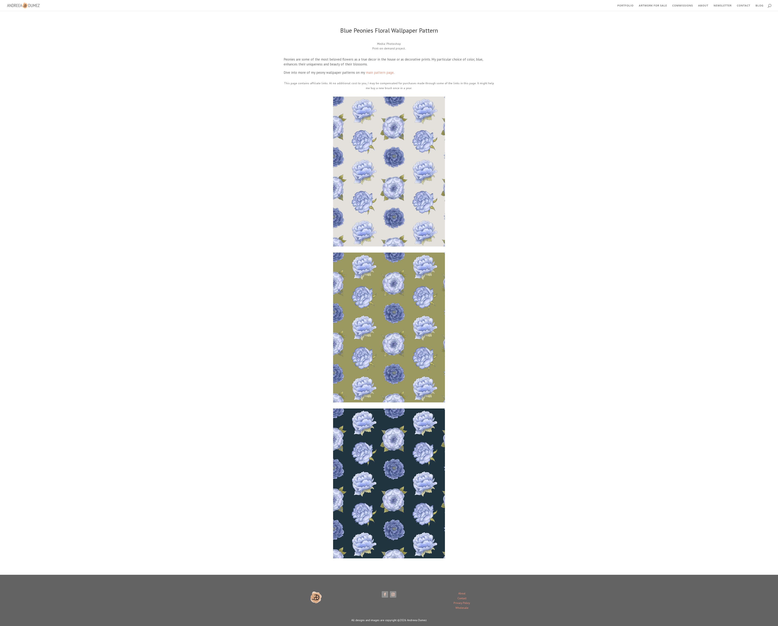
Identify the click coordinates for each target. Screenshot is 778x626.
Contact (461, 598)
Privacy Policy (462, 603)
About (461, 593)
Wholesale (461, 608)
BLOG (759, 5)
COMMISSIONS (682, 5)
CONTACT (743, 5)
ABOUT (703, 5)
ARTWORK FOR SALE (653, 5)
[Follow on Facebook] (385, 594)
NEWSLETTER (723, 5)
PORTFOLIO (625, 5)
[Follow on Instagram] (393, 594)
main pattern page (380, 72)
